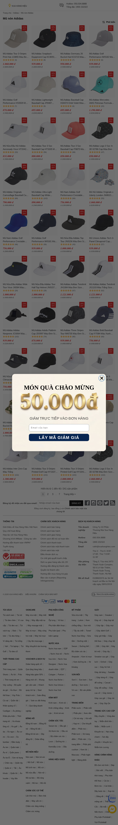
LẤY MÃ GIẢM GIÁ (59, 437)
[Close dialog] (102, 378)
